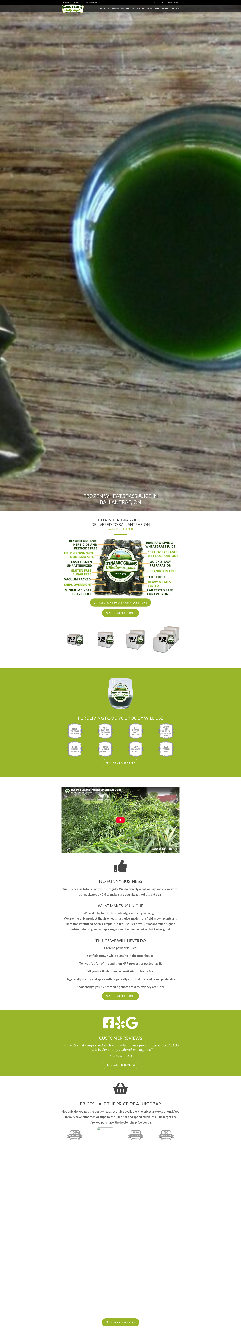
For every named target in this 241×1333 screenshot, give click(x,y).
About (149, 9)
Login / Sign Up (173, 2)
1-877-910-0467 (91, 2)
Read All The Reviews (121, 1064)
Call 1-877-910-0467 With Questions (121, 602)
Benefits (130, 9)
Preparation (118, 9)
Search (159, 2)
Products (104, 9)
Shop (177, 9)
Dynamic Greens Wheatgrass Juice (73, 8)
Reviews (140, 9)
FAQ (157, 9)
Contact (165, 9)
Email (78, 2)
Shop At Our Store (122, 612)
